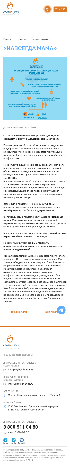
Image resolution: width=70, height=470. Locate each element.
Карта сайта (20, 460)
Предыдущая (19, 312)
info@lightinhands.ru (20, 383)
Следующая (52, 312)
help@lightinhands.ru (20, 369)
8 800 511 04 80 (20, 427)
